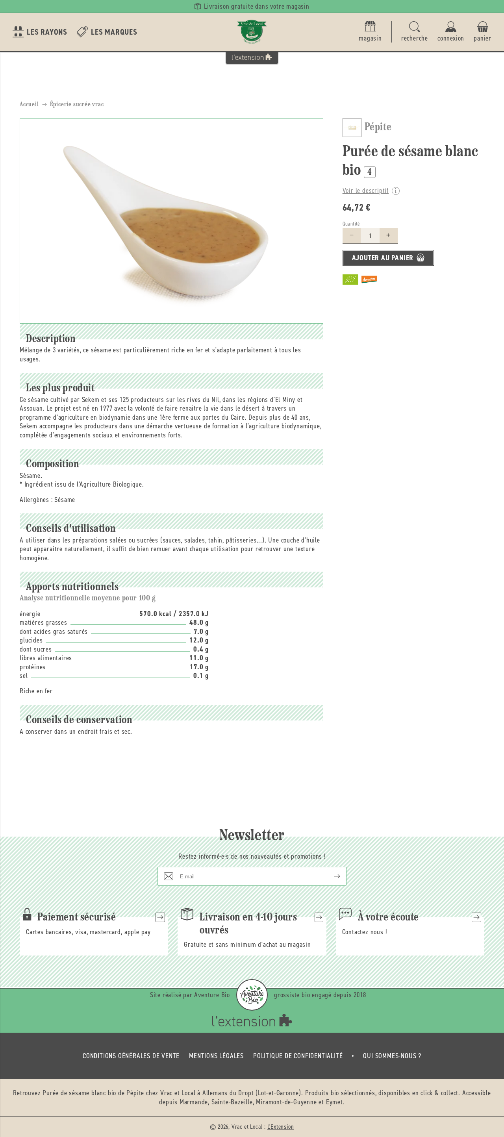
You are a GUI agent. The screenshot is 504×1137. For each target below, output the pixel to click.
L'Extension (280, 1126)
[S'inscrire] (330, 876)
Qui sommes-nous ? (392, 1056)
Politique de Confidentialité (298, 1056)
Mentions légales (216, 1056)
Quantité (351, 223)
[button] (414, 32)
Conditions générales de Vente (131, 1056)
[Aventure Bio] (252, 995)
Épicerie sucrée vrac (77, 105)
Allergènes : (36, 499)
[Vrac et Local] (252, 31)
